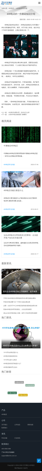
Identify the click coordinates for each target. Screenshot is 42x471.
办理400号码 (19, 380)
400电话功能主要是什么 (13, 190)
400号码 (25, 399)
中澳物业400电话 (11, 145)
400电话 (11, 8)
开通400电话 (23, 391)
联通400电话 (12, 391)
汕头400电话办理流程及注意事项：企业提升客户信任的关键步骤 (21, 236)
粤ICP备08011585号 (21, 468)
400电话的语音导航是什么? (12, 363)
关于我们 (4, 425)
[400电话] (6, 3)
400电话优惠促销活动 (10, 356)
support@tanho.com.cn (9, 456)
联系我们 (4, 428)
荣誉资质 (30, 425)
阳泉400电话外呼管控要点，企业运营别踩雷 (17, 309)
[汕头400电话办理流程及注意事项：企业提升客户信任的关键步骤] (21, 224)
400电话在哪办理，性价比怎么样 (18, 112)
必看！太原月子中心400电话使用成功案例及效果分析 (20, 306)
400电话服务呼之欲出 (10, 367)
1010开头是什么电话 (10, 360)
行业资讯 (17, 438)
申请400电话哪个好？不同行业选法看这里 (16, 302)
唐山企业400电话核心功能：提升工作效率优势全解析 (20, 313)
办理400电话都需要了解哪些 (17, 114)
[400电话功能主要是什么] (21, 179)
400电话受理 (30, 384)
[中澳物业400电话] (21, 134)
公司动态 (17, 425)
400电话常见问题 (21, 8)
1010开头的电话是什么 (10, 352)
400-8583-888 (6, 449)
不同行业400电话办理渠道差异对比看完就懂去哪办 (19, 298)
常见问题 (4, 438)
